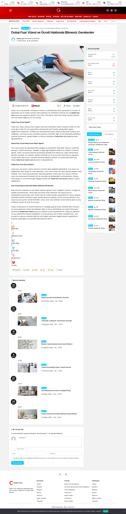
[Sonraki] (2, 5)
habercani (20, 38)
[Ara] (107, 10)
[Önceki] (2, 1)
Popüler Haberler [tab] (94, 134)
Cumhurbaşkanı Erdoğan (87, 21)
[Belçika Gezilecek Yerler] (102, 199)
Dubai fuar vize (60, 136)
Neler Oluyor (14, 21)
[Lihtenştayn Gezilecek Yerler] (102, 171)
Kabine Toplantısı (38, 21)
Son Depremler (71, 21)
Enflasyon (50, 21)
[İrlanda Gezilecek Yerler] (102, 227)
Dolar (105, 21)
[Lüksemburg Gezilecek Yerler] (102, 152)
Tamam (106, 511)
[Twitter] (66, 474)
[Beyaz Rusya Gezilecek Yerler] (102, 190)
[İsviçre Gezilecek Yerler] (102, 161)
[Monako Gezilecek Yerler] (102, 209)
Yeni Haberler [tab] (109, 134)
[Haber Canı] (63, 10)
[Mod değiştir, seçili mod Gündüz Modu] (10, 10)
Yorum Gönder (17, 463)
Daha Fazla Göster (95, 127)
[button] (111, 10)
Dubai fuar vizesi (22, 160)
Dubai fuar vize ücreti (59, 179)
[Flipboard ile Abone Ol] (35, 105)
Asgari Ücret (60, 21)
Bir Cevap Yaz (18, 429)
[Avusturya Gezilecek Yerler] (102, 218)
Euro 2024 (26, 21)
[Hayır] (124, 511)
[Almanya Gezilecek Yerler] (102, 180)
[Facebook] (60, 474)
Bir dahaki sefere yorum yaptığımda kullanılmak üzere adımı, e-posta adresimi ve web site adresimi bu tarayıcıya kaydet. (46, 458)
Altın (99, 21)
